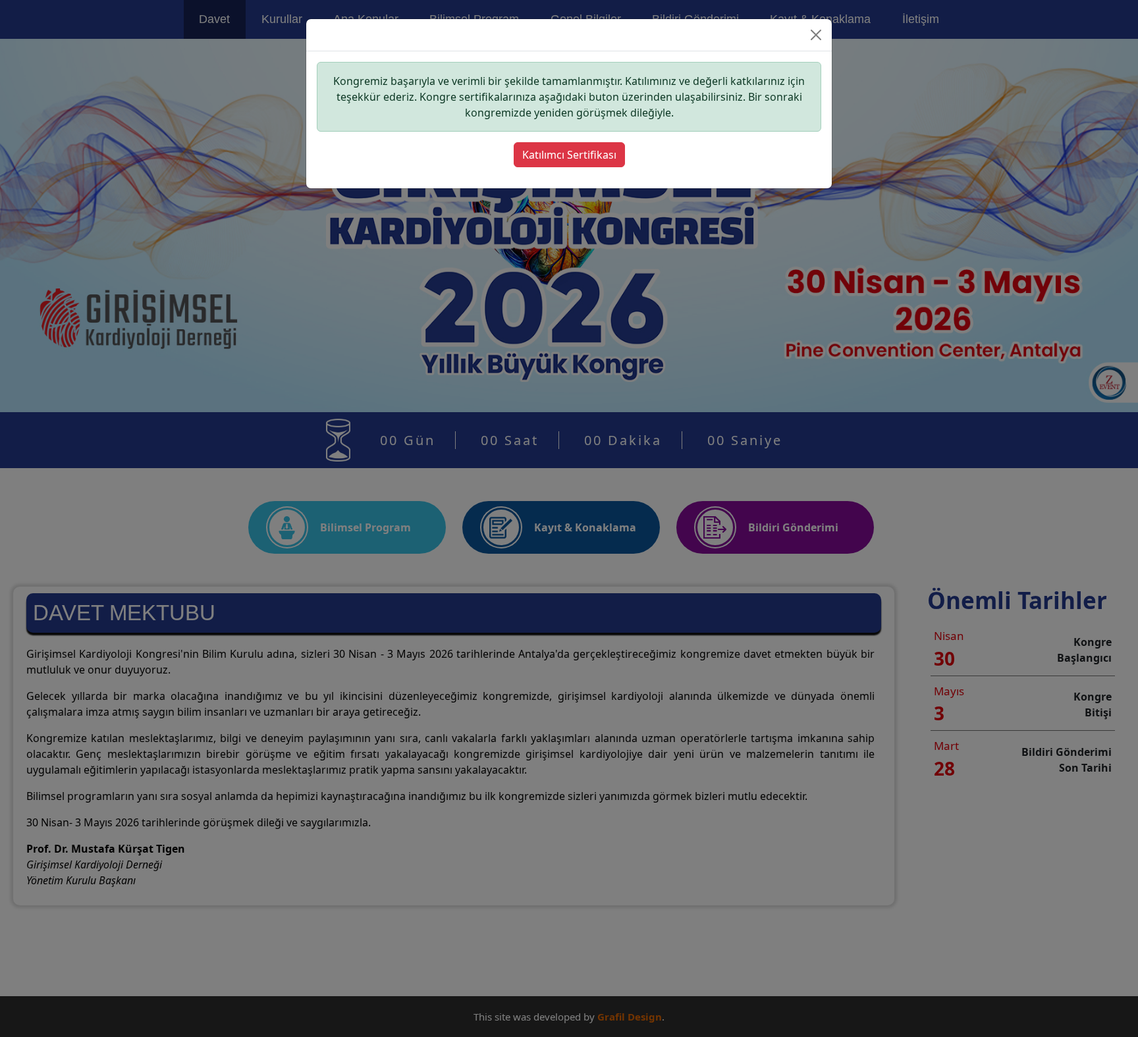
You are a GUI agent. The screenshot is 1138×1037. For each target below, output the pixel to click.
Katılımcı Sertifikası (569, 154)
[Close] (815, 34)
